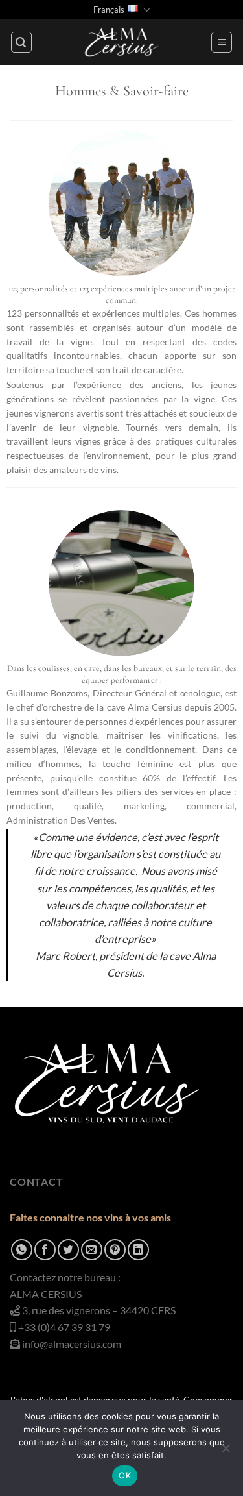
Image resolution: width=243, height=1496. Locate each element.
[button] (21, 42)
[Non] (225, 1451)
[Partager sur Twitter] (68, 1249)
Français (108, 10)
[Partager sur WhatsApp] (21, 1249)
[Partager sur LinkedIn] (138, 1249)
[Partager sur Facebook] (45, 1249)
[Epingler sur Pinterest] (115, 1249)
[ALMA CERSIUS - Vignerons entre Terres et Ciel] (122, 42)
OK (125, 1475)
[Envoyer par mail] (91, 1249)
